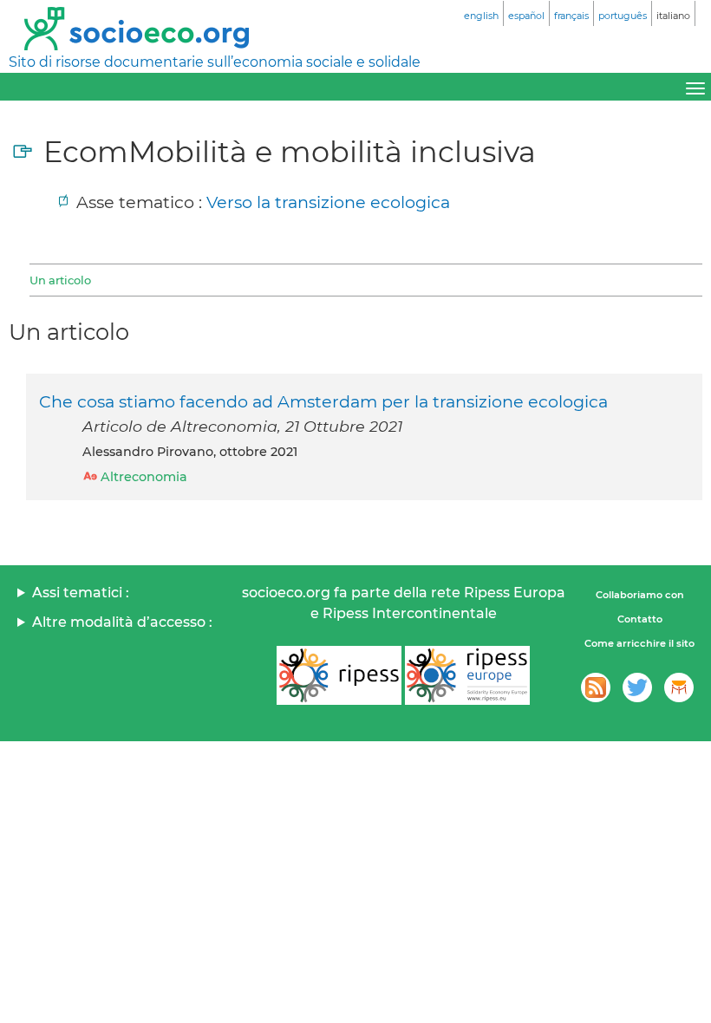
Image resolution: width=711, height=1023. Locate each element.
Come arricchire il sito (639, 643)
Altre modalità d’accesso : (122, 622)
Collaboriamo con (640, 595)
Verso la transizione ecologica (328, 202)
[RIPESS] (339, 675)
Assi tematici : (80, 592)
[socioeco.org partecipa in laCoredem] (679, 687)
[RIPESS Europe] (467, 675)
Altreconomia (144, 477)
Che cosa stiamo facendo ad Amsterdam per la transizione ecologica (323, 401)
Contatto (639, 619)
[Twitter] (637, 687)
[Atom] (595, 687)
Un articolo (60, 280)
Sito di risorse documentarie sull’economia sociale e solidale (215, 62)
